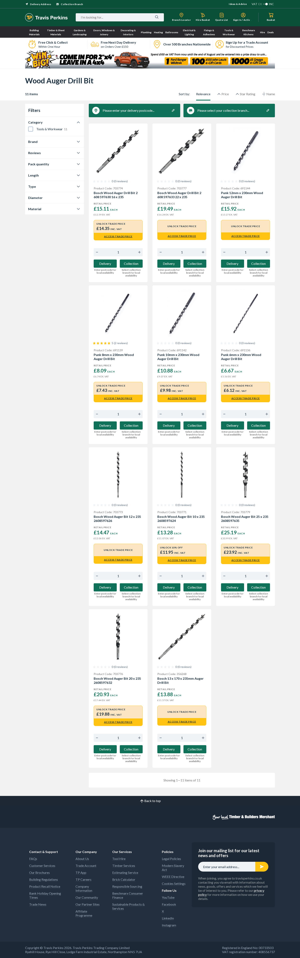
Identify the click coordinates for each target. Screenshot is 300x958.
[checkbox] (30, 129)
